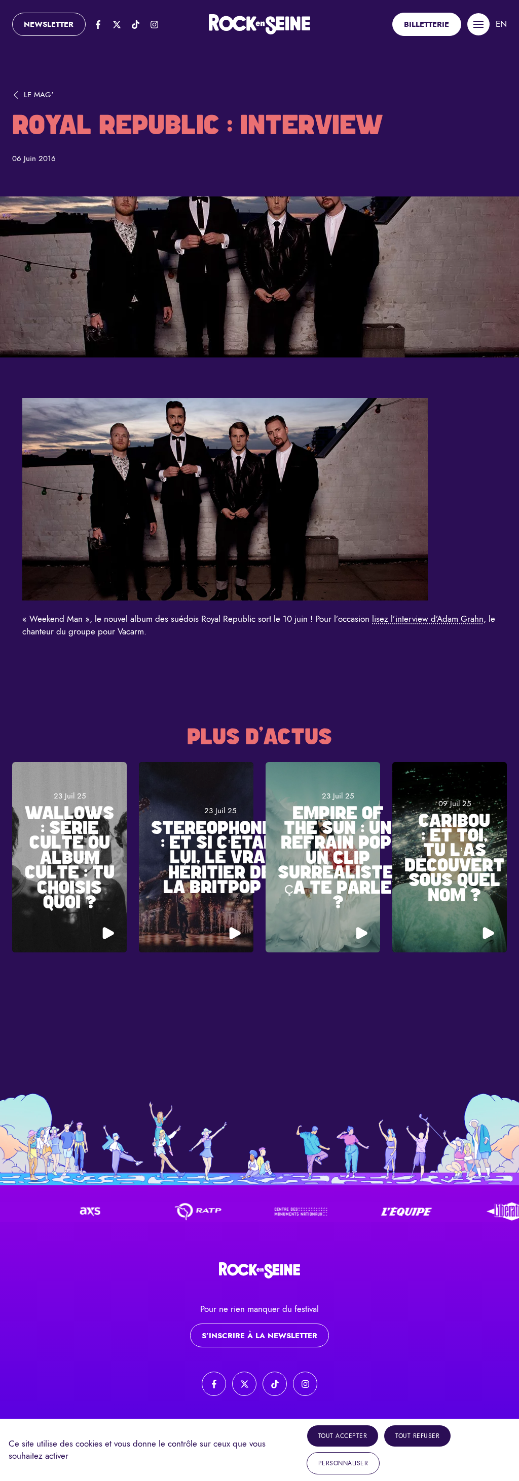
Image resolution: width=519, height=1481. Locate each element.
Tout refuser (417, 1435)
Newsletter (48, 24)
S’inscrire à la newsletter (259, 1335)
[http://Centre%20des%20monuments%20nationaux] (270, 1212)
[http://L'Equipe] (375, 1212)
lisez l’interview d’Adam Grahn (428, 619)
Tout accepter (342, 1435)
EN (501, 24)
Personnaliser (343, 1463)
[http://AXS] (59, 1212)
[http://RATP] (164, 1212)
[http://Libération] (481, 1212)
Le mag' (38, 94)
